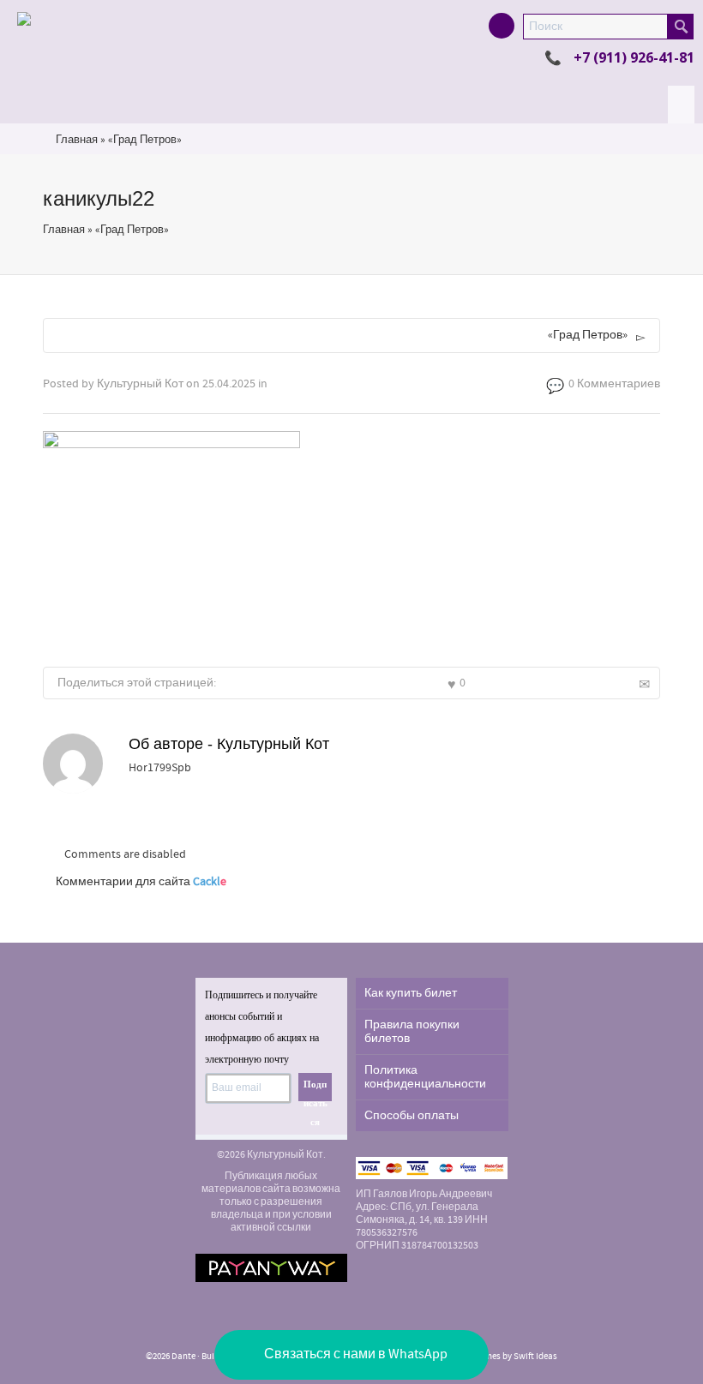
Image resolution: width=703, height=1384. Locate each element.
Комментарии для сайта (141, 882)
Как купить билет (410, 993)
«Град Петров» (145, 140)
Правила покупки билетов (412, 1031)
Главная (77, 140)
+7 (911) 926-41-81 (634, 57)
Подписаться (315, 1090)
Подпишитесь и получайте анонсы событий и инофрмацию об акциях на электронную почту (262, 1027)
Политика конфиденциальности (425, 1077)
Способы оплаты (411, 1115)
